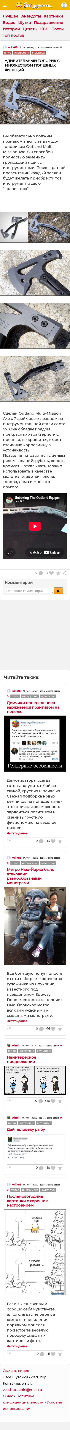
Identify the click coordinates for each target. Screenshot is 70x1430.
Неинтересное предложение (21, 1059)
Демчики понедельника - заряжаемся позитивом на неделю (33, 707)
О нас (8, 1396)
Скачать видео (16, 1371)
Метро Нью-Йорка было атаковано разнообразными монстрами (30, 876)
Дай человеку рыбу (26, 1129)
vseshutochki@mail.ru (22, 1390)
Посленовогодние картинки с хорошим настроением (27, 1200)
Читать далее (17, 833)
